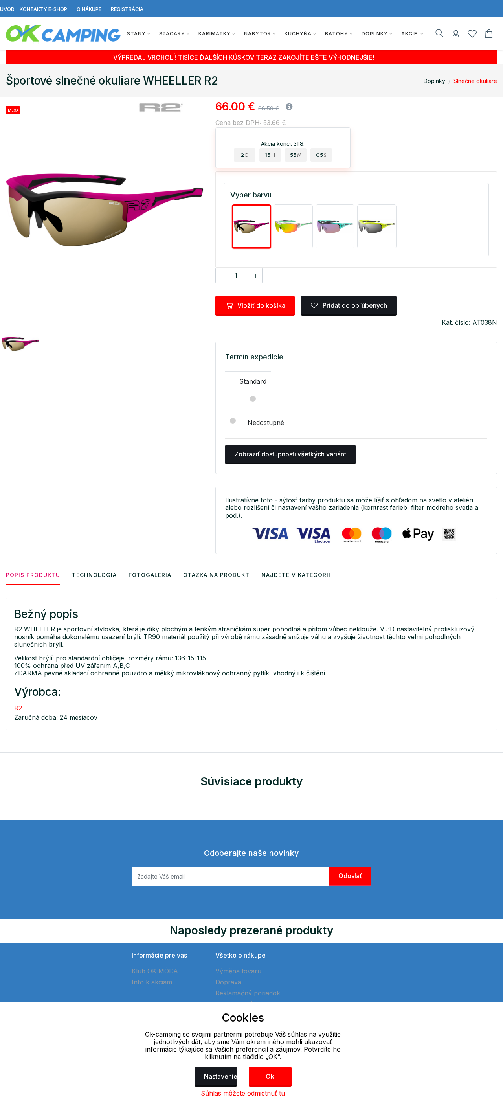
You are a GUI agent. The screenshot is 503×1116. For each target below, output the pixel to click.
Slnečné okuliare (475, 80)
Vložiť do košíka (261, 305)
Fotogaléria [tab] (150, 575)
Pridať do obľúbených (354, 305)
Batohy (336, 34)
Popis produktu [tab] (33, 575)
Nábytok (257, 34)
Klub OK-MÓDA (155, 971)
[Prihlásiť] (456, 35)
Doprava (228, 982)
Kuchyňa (298, 34)
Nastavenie (220, 1076)
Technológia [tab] (94, 575)
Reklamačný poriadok (247, 993)
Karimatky (214, 34)
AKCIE (410, 34)
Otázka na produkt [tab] (216, 575)
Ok (270, 1076)
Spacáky (172, 34)
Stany (136, 34)
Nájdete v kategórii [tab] (295, 575)
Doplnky (375, 34)
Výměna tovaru (238, 971)
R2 (18, 708)
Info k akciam (152, 982)
